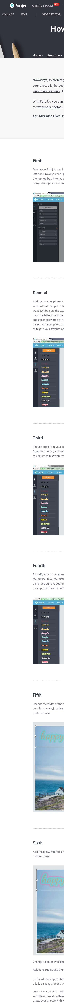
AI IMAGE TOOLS (42, 5)
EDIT (24, 14)
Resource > (54, 55)
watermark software (46, 91)
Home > (38, 55)
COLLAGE (8, 14)
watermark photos (49, 107)
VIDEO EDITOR (51, 14)
